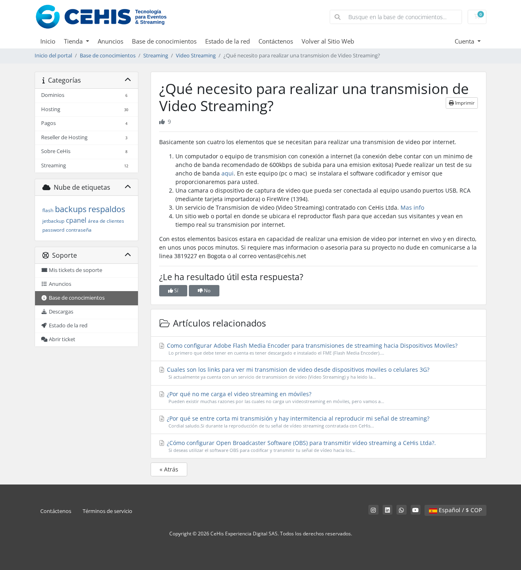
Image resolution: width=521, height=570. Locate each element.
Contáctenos (275, 41)
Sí (175, 290)
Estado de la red (227, 41)
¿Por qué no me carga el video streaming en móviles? (274, 397)
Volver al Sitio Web (328, 41)
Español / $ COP (459, 510)
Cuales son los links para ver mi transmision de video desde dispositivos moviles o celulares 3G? (297, 373)
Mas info (412, 207)
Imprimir (464, 102)
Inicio (47, 41)
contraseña (79, 229)
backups (71, 209)
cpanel (76, 220)
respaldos (106, 209)
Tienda (74, 41)
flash (47, 210)
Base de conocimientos (164, 41)
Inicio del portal (53, 55)
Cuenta (465, 41)
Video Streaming (196, 55)
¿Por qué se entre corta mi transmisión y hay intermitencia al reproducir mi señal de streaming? (297, 421)
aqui (227, 173)
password (53, 229)
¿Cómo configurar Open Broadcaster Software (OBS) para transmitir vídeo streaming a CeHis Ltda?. (300, 446)
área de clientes (106, 220)
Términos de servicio (107, 511)
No (206, 290)
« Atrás (169, 469)
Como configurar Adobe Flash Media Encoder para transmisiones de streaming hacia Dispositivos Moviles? (311, 349)
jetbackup (53, 220)
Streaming (155, 55)
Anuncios (110, 41)
